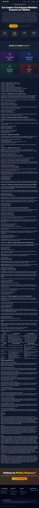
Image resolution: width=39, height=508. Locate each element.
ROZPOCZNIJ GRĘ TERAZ (19, 478)
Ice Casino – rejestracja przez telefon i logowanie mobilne (11, 87)
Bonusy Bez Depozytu (14, 491)
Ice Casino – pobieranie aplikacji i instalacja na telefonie (11, 83)
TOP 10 (24, 1)
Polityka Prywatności (23, 492)
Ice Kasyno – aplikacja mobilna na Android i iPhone (10, 82)
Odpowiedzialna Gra (23, 491)
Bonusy (28, 1)
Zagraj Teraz (13, 25)
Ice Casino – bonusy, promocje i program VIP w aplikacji (11, 89)
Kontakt (21, 490)
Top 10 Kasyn (13, 490)
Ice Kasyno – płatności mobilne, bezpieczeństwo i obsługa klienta (12, 90)
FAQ (37, 1)
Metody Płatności (13, 494)
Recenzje (33, 1)
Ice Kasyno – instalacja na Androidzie (7, 84)
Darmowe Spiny (13, 492)
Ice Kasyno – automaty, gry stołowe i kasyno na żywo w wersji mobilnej (14, 88)
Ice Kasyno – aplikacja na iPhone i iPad (8, 86)
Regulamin (21, 494)
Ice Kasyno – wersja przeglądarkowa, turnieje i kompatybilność (12, 91)
